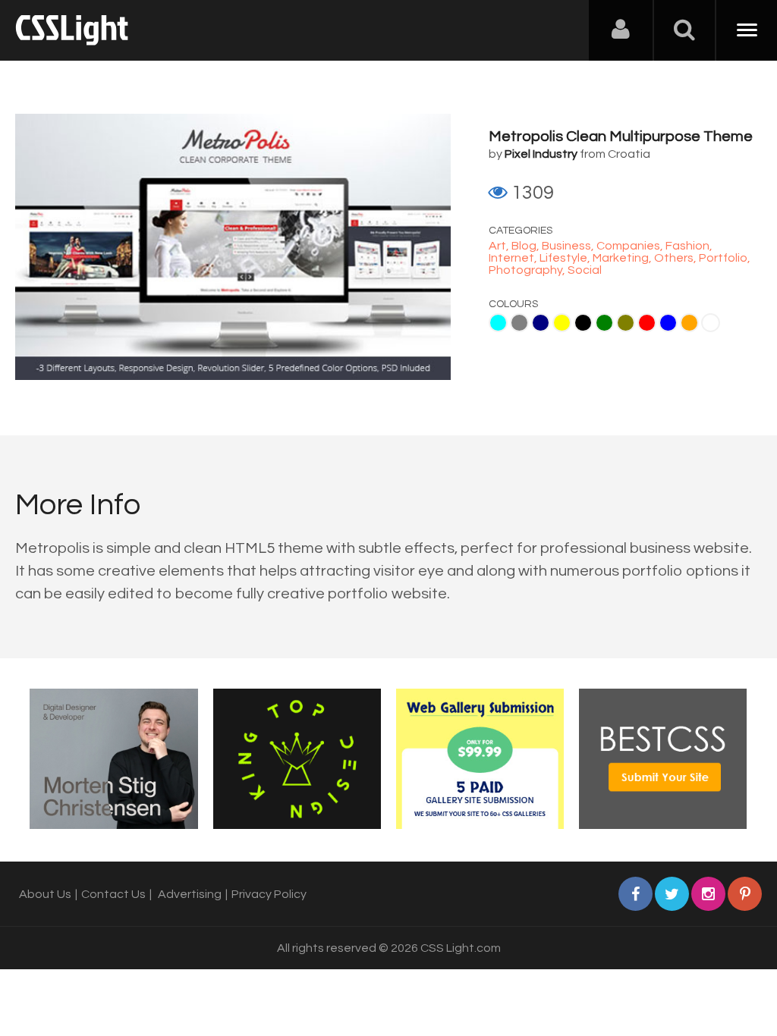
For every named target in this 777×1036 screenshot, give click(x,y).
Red (646, 322)
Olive (625, 322)
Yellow (561, 322)
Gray (519, 322)
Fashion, (689, 246)
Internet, (514, 258)
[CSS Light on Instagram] (708, 894)
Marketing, (623, 258)
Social (585, 270)
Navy (540, 322)
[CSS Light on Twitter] (672, 894)
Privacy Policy (269, 894)
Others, (676, 258)
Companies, (630, 246)
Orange (689, 322)
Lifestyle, (566, 258)
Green (604, 322)
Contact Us (113, 894)
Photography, (528, 270)
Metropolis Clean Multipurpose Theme (621, 136)
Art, (500, 246)
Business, (569, 246)
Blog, (526, 246)
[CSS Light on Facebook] (635, 894)
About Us (45, 894)
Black (583, 322)
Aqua (498, 322)
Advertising (190, 894)
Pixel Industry (541, 154)
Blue (668, 322)
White (710, 322)
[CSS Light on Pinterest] (745, 894)
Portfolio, (724, 258)
